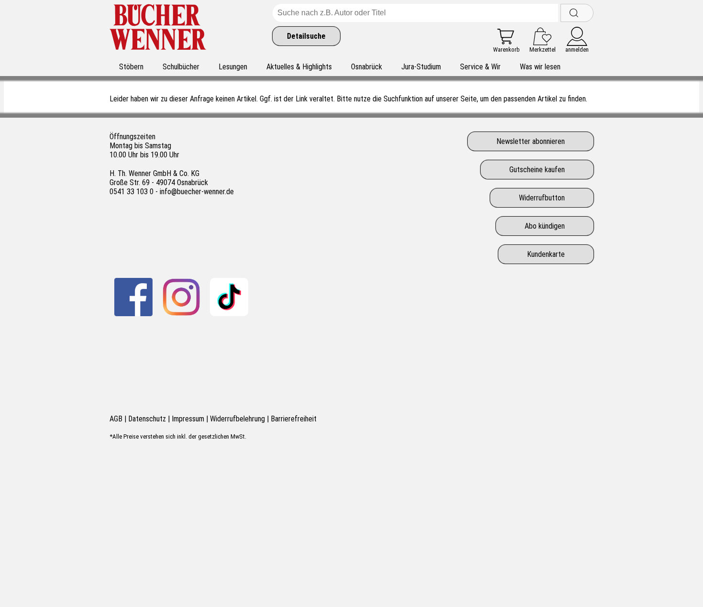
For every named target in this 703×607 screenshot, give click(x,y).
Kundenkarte (546, 254)
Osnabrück (366, 66)
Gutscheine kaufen (537, 169)
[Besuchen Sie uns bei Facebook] (133, 297)
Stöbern (131, 66)
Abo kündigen (545, 226)
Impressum (188, 418)
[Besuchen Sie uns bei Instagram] (181, 297)
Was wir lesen (540, 66)
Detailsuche (306, 36)
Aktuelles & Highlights (299, 66)
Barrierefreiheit (294, 418)
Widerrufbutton (542, 197)
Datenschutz (147, 418)
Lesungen (233, 66)
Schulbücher (181, 66)
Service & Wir (480, 66)
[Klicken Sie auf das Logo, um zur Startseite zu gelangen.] (158, 28)
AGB (116, 418)
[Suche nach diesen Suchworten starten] (576, 13)
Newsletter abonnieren (530, 141)
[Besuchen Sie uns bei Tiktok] (229, 297)
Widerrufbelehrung (237, 418)
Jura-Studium (421, 66)
